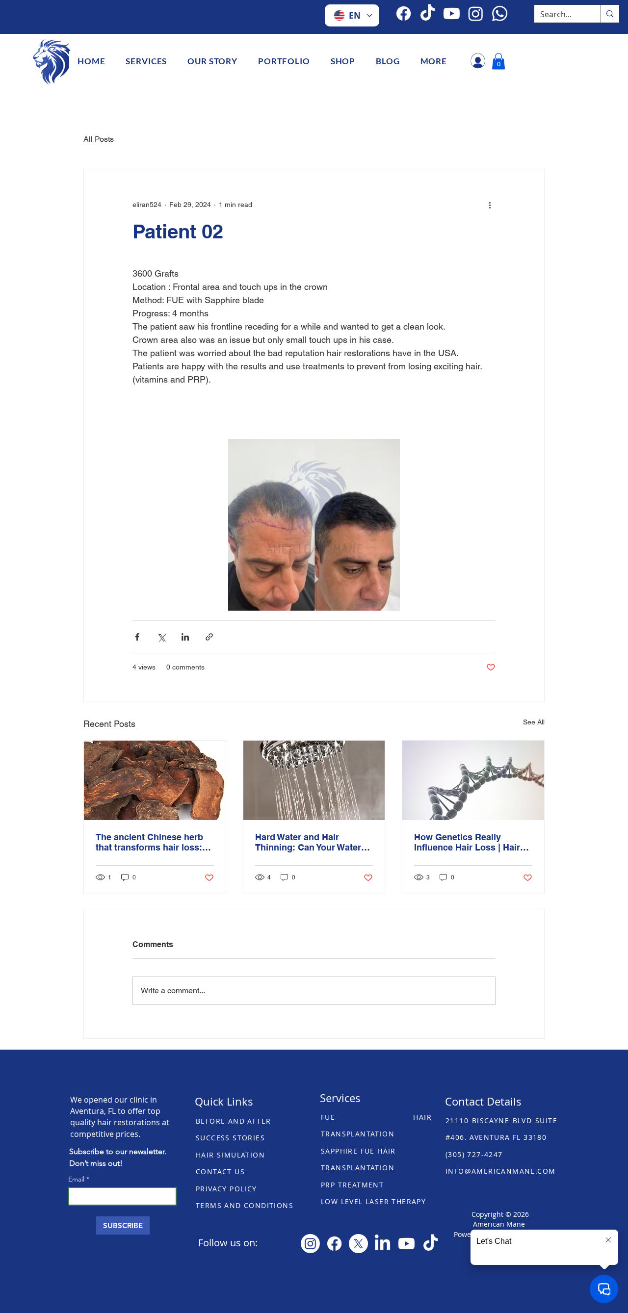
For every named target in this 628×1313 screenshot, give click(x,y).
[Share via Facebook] (137, 637)
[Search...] (609, 14)
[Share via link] (209, 637)
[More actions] (490, 204)
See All (534, 722)
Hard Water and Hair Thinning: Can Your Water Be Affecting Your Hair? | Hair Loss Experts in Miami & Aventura (311, 842)
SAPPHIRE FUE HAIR (358, 1151)
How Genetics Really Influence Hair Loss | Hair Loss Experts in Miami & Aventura (467, 842)
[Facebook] (403, 13)
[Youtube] (406, 1243)
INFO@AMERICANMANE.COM (500, 1171)
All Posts (98, 139)
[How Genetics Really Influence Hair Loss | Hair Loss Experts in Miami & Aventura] (473, 780)
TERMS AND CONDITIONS (244, 1205)
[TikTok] (427, 13)
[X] (358, 1243)
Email (77, 1179)
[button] (146, 61)
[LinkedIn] (382, 1243)
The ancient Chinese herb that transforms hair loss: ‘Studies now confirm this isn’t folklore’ (149, 842)
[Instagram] (310, 1243)
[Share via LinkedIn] (185, 637)
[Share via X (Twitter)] (161, 637)
